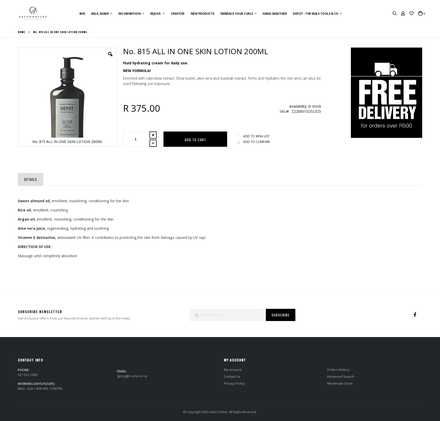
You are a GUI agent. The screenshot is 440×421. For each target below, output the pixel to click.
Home (21, 32)
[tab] (30, 178)
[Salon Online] (32, 13)
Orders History (338, 369)
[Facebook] (415, 315)
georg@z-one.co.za (132, 376)
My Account (232, 369)
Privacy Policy (234, 383)
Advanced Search (340, 376)
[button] (411, 13)
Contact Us (232, 376)
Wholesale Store (340, 383)
